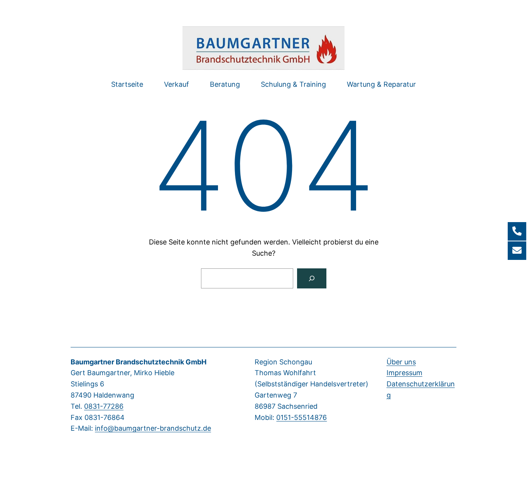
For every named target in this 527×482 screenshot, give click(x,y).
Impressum (404, 373)
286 (117, 406)
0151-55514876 (301, 417)
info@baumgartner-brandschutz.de (153, 428)
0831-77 (97, 406)
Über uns (401, 362)
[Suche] (311, 278)
